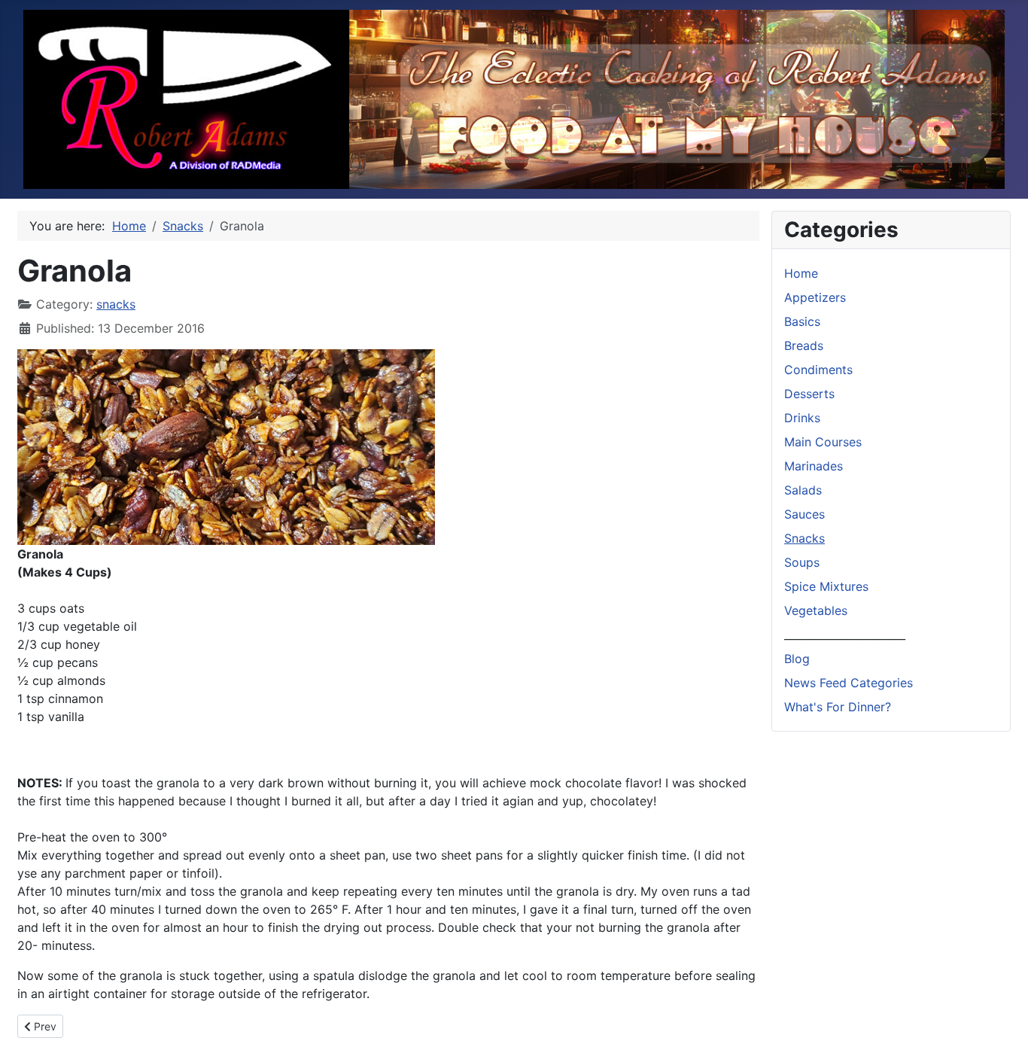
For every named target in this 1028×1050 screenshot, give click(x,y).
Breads (803, 345)
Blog (797, 658)
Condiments (818, 369)
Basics (802, 321)
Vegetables (815, 610)
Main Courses (823, 441)
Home (801, 273)
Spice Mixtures (826, 586)
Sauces (804, 514)
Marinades (813, 465)
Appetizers (815, 297)
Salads (803, 490)
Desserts (809, 393)
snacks (115, 304)
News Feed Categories (848, 682)
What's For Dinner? (837, 706)
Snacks (804, 538)
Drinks (802, 417)
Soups (802, 562)
